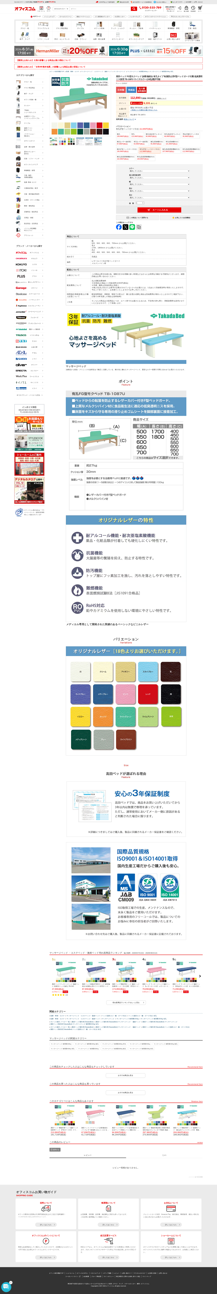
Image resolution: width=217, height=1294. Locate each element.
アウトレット (29, 235)
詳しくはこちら (45, 1225)
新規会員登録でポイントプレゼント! (171, 9)
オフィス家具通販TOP (56, 1273)
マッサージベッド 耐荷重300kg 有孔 (154, 1019)
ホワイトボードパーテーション (155, 16)
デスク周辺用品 (62, 28)
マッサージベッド (108, 1019)
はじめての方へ (178, 2)
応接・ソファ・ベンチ (31, 159)
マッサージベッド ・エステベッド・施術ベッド (83, 1016)
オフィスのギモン (82, 1273)
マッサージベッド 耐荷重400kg (140, 1044)
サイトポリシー (109, 1276)
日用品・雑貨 (28, 218)
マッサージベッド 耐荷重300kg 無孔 (87, 1044)
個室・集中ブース (155, 39)
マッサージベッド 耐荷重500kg (88, 1048)
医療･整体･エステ (30, 182)
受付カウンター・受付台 (30, 153)
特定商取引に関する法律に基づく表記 (128, 1276)
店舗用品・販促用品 (31, 212)
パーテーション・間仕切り (29, 135)
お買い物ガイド (127, 1273)
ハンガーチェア (135, 16)
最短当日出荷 (124, 2)
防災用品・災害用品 (31, 223)
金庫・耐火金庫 (99, 39)
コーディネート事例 (192, 40)
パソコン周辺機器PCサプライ (30, 229)
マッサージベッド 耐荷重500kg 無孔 (114, 1048)
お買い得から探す (173, 39)
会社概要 (188, 2)
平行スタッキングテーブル (180, 16)
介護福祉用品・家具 (31, 188)
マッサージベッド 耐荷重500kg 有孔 (141, 1048)
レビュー (116, 1273)
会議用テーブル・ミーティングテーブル (31, 117)
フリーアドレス (43, 28)
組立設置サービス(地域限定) (142, 2)
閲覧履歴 (193, 11)
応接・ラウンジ (81, 39)
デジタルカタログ (139, 1273)
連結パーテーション (83, 16)
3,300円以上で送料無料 (107, 2)
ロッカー (27, 105)
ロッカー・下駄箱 (136, 28)
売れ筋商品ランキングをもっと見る (126, 1002)
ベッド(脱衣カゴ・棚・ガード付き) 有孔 (143, 1016)
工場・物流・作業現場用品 (28, 176)
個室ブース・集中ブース (28, 129)
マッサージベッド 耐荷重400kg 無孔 (166, 1044)
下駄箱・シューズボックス (30, 111)
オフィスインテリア (136, 39)
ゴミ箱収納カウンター (102, 16)
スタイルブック (95, 1273)
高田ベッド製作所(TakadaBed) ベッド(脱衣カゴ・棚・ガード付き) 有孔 (75, 1029)
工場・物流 (192, 28)
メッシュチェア (49, 16)
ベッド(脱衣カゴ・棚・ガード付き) (114, 1016)
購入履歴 (186, 11)
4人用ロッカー (120, 16)
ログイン (179, 11)
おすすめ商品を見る (125, 1075)
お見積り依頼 (152, 1273)
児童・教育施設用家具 (31, 194)
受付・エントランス (62, 39)
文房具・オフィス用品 (31, 200)
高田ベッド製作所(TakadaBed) (83, 1022)
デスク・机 (25, 28)
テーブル (80, 28)
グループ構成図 (96, 1276)
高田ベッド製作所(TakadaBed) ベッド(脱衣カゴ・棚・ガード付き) (166, 1027)
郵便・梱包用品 (29, 206)
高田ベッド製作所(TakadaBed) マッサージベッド (160, 1022)
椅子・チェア (25, 39)
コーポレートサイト (71, 1276)
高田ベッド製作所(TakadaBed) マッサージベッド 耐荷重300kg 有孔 (74, 1024)
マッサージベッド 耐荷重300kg (128, 1019)
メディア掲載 (107, 1273)
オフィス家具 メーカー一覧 (60, 1022)
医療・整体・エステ (57, 1016)
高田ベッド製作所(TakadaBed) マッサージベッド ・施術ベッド (118, 1022)
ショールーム (70, 1273)
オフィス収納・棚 (30, 99)
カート (200, 11)
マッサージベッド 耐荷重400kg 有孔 (63, 1048)
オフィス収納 (99, 28)
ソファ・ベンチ (43, 39)
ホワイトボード (118, 39)
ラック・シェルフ (118, 28)
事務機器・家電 (173, 28)
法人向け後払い (161, 2)
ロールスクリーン (66, 16)
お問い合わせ (198, 2)
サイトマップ (147, 1276)
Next (200, 976)
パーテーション (155, 28)
